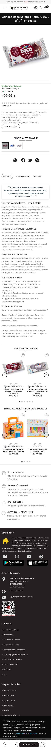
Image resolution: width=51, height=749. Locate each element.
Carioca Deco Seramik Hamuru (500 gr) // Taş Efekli (37, 391)
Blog (5, 674)
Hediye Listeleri (10, 690)
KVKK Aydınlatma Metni (13, 659)
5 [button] (29, 401)
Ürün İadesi (8, 705)
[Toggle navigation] (5, 8)
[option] (25, 54)
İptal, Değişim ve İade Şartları (16, 654)
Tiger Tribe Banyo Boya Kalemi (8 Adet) (37, 450)
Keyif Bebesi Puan (11, 630)
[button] (36, 8)
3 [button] (24, 401)
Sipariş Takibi (9, 700)
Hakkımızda (8, 635)
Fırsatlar (7, 710)
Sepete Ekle (29, 744)
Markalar (7, 669)
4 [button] (26, 401)
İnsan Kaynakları (10, 664)
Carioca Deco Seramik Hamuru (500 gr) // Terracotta (13, 391)
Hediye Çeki (9, 695)
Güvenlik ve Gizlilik (11, 644)
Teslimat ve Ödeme (12, 639)
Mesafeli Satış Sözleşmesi (14, 649)
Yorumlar (37, 176)
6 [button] (32, 401)
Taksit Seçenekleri (22, 176)
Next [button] (46, 374)
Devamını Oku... (11, 126)
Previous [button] (4, 374)
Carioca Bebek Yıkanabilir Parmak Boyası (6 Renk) (13, 450)
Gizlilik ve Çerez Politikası (26, 733)
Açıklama (7, 176)
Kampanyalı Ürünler (12, 715)
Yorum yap (6, 105)
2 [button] (21, 401)
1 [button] (19, 401)
